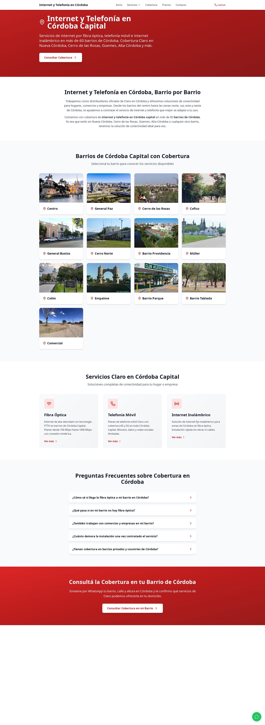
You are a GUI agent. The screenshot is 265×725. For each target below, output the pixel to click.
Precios (166, 5)
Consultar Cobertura (58, 57)
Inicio (119, 5)
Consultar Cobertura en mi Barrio (130, 608)
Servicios (132, 5)
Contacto (181, 5)
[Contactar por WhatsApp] (256, 716)
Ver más (49, 441)
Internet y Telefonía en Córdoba (63, 5)
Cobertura (151, 5)
